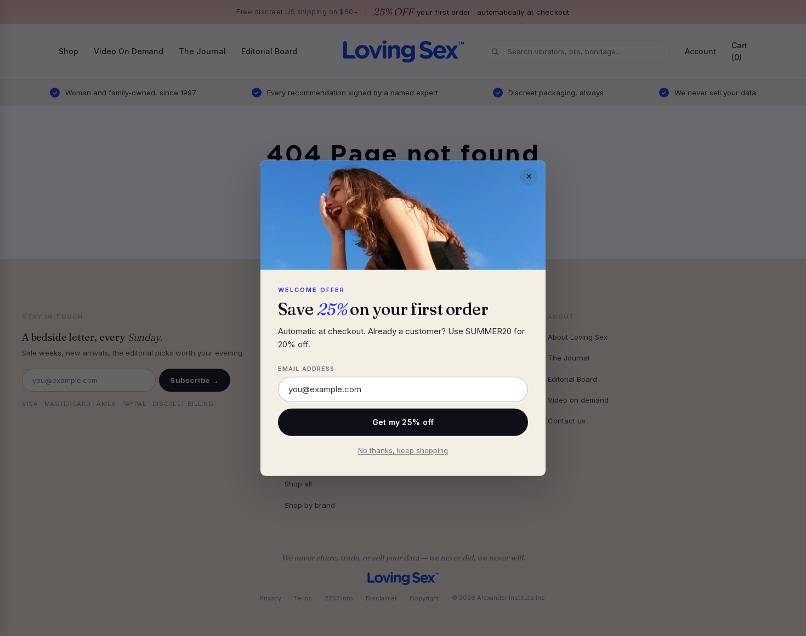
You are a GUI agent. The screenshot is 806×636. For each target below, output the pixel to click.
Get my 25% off (403, 422)
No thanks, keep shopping (403, 450)
